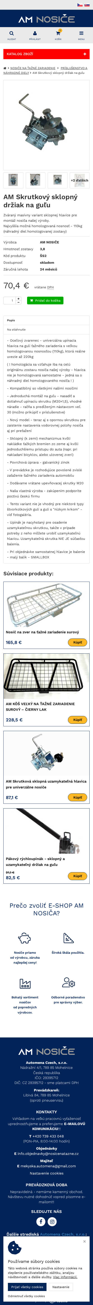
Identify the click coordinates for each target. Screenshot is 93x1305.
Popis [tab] (11, 320)
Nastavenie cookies (46, 1173)
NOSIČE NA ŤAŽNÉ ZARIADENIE (32, 68)
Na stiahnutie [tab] (16, 329)
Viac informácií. (65, 1277)
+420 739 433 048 (48, 1136)
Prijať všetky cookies (27, 1287)
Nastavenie (60, 1287)
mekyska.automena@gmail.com (48, 1166)
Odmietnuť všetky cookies (26, 1296)
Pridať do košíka (47, 300)
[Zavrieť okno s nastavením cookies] (84, 1242)
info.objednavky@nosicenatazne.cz (48, 1153)
